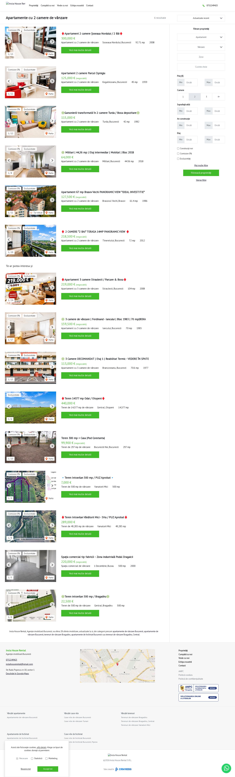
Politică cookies (186, 675)
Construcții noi (186, 148)
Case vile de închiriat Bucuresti (77, 738)
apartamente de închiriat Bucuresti (86, 634)
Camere (180, 90)
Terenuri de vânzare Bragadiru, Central (137, 721)
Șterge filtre (201, 180)
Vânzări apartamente (16, 713)
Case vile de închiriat (73, 734)
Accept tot (47, 769)
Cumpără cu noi (48, 5)
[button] (9, 41)
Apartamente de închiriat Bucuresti (22, 738)
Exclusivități (185, 158)
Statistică (38, 758)
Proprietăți (33, 5)
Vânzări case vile (71, 713)
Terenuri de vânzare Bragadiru (134, 717)
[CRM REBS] (123, 769)
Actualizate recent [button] (201, 18)
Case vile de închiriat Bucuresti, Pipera (80, 742)
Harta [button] (50, 54)
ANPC (181, 671)
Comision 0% (186, 153)
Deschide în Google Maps (17, 673)
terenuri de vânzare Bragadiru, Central (123, 634)
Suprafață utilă (183, 104)
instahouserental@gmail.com (19, 664)
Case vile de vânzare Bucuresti (77, 717)
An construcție (183, 118)
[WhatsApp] (226, 768)
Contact (89, 5)
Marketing (53, 758)
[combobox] (201, 37)
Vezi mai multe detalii (80, 50)
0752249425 (212, 5)
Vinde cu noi (62, 5)
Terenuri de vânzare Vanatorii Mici (135, 725)
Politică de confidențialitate (191, 678)
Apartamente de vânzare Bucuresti (22, 717)
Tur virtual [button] (38, 212)
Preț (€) (180, 76)
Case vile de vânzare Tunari (76, 721)
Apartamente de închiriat (18, 734)
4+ (219, 96)
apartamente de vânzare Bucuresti (128, 631)
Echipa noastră (77, 5)
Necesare (23, 758)
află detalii (41, 747)
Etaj (178, 133)
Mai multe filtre (201, 165)
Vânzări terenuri (128, 713)
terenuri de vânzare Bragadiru (57, 634)
